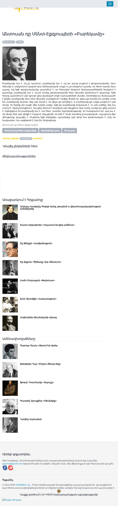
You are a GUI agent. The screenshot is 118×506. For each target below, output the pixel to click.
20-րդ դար (69, 130)
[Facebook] (5, 467)
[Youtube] (10, 467)
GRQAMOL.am (23, 485)
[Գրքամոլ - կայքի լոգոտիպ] (26, 8)
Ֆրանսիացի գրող (50, 130)
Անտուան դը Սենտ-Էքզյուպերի (20, 130)
